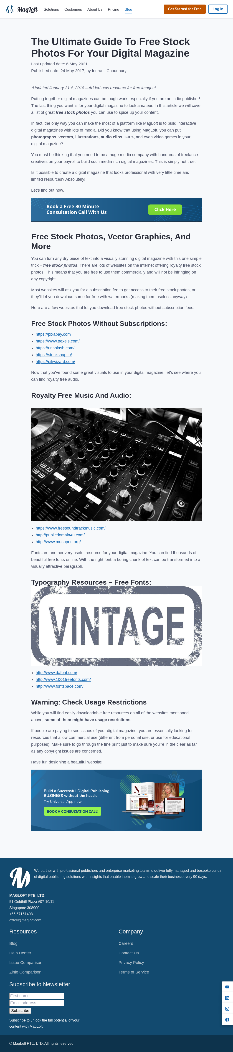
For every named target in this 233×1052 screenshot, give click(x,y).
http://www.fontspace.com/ (60, 686)
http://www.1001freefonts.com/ (63, 679)
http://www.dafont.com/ (56, 672)
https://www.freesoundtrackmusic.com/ (71, 528)
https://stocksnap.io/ (54, 354)
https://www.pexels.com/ (58, 341)
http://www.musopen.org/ (58, 542)
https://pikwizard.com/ (55, 361)
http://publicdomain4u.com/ (60, 535)
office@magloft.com (25, 920)
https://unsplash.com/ (55, 348)
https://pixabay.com (53, 334)
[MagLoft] (22, 9)
